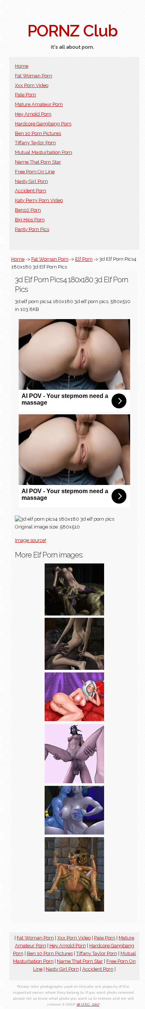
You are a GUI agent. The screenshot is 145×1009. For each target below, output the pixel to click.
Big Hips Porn (30, 219)
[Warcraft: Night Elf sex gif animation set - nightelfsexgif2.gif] (74, 781)
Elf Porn (84, 259)
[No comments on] (74, 614)
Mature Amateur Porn (39, 104)
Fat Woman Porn (33, 75)
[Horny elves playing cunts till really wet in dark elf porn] (74, 833)
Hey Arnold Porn (33, 114)
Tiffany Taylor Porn (35, 142)
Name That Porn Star (38, 162)
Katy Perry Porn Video (39, 200)
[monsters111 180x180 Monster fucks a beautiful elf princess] (74, 910)
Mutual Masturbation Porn (43, 152)
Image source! (30, 540)
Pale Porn (25, 94)
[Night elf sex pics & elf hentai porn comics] (74, 719)
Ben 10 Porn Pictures (38, 133)
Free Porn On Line (35, 171)
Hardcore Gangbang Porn (43, 123)
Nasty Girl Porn (31, 181)
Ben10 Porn (28, 210)
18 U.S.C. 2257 (88, 1004)
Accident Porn (30, 190)
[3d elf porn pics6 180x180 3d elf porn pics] (74, 668)
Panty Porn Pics (32, 229)
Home (21, 66)
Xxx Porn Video (31, 85)
